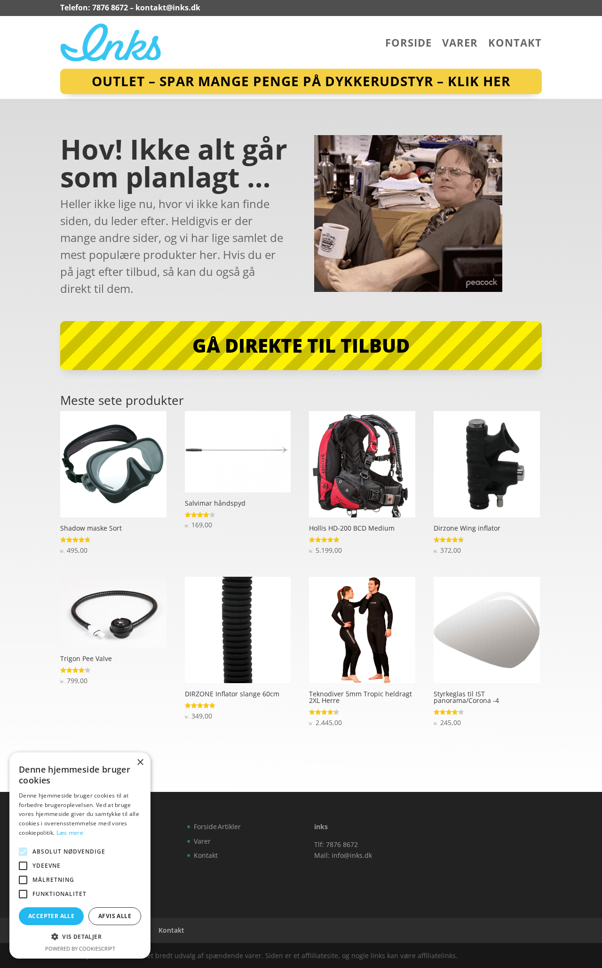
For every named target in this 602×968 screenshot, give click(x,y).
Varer (460, 44)
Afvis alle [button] (114, 916)
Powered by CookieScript (80, 948)
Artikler (229, 826)
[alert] (79, 855)
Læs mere (69, 833)
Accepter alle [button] (51, 916)
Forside (408, 44)
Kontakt (515, 44)
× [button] (139, 762)
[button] (80, 937)
